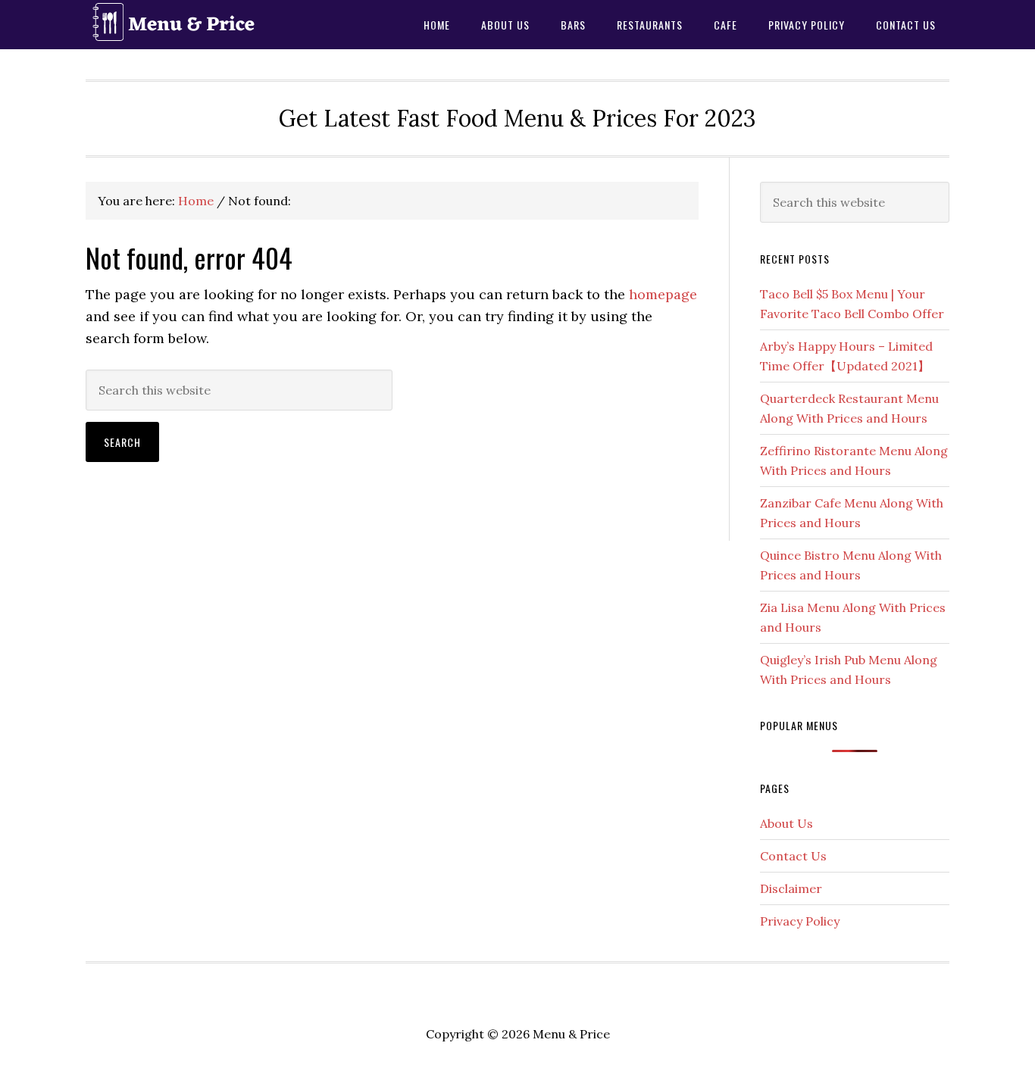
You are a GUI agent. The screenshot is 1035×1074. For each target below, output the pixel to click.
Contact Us (793, 855)
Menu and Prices (207, 24)
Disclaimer (791, 888)
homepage (663, 294)
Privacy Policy (800, 921)
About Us (786, 823)
